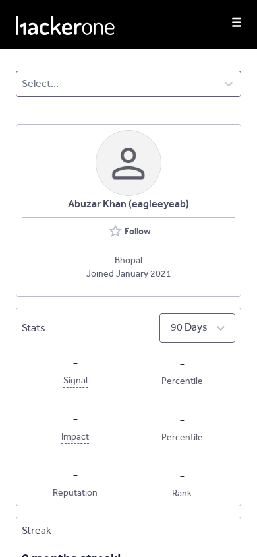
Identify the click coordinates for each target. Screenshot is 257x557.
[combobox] (23, 84)
